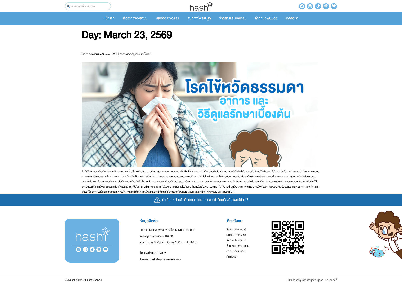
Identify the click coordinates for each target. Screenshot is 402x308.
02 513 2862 (158, 253)
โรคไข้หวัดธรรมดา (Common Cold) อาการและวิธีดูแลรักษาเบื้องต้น (116, 54)
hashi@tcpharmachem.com (165, 259)
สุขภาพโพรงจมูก (199, 18)
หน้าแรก (109, 18)
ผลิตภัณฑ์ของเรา (167, 18)
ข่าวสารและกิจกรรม (232, 18)
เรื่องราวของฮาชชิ (135, 18)
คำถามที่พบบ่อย (266, 18)
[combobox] (88, 6)
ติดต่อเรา (292, 18)
